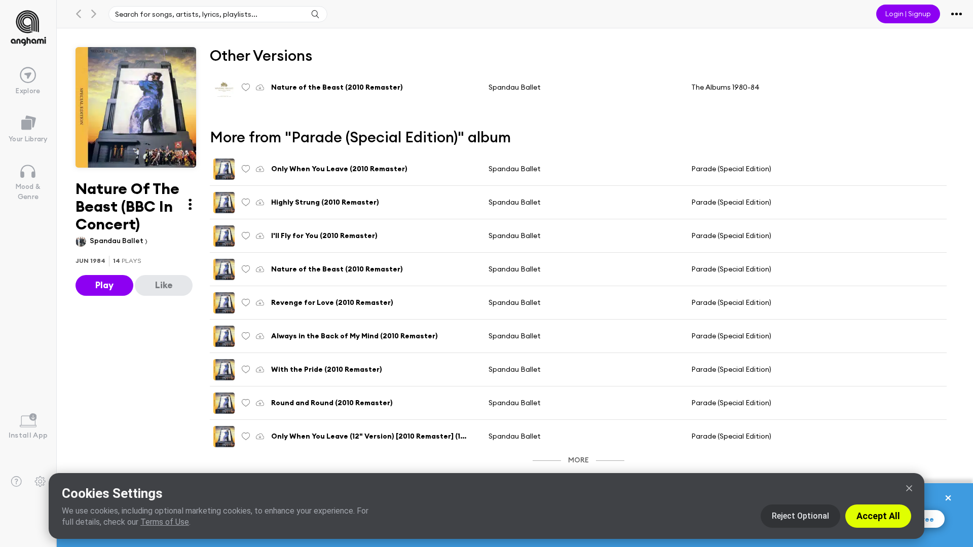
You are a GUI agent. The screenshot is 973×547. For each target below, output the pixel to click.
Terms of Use (164, 522)
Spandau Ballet (117, 240)
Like (164, 285)
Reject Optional (800, 516)
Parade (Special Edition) (731, 168)
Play (104, 285)
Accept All (878, 516)
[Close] (909, 488)
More (578, 459)
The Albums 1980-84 (725, 87)
